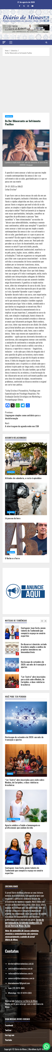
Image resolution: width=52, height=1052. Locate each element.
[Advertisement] (26, 84)
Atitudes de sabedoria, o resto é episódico (26, 459)
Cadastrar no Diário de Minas (26, 1000)
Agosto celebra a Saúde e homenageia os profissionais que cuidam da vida (26, 806)
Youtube (8, 1039)
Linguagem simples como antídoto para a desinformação (22, 415)
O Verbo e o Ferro (26, 539)
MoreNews (33, 1049)
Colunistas (9, 116)
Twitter (8, 1030)
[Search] (46, 42)
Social (9, 731)
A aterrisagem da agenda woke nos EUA (22, 425)
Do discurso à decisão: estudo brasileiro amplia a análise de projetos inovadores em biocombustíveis (12, 648)
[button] (4, 42)
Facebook (9, 1025)
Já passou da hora (26, 499)
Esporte (10, 862)
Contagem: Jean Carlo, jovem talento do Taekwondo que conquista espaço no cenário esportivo (12, 632)
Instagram (9, 1035)
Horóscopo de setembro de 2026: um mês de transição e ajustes (12, 665)
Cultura (10, 774)
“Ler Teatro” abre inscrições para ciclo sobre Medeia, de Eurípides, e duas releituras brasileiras (12, 681)
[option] (26, 633)
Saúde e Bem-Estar (13, 819)
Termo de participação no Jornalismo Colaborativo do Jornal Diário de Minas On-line (24, 922)
